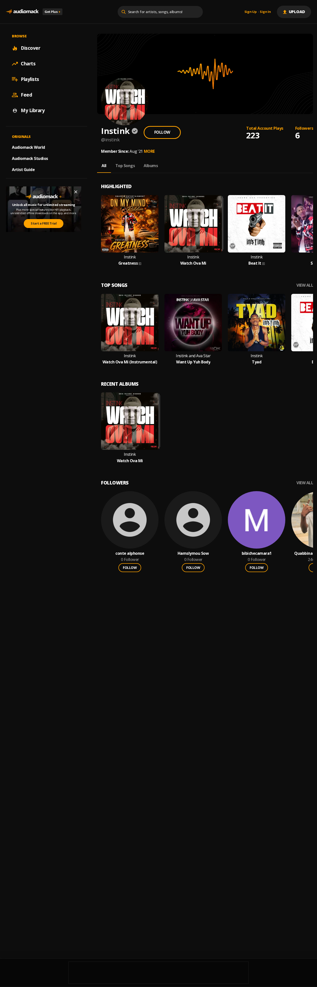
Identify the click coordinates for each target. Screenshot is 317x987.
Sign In (265, 12)
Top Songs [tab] (125, 165)
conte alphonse (129, 553)
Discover (30, 48)
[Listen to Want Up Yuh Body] (193, 322)
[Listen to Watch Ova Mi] (193, 224)
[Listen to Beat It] (256, 224)
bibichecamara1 (257, 553)
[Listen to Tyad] (256, 322)
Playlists (30, 79)
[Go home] (22, 11)
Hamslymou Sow (193, 553)
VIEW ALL (304, 285)
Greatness (128, 263)
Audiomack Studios (30, 158)
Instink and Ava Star (193, 355)
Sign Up (250, 12)
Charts (28, 63)
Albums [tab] (151, 165)
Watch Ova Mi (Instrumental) (130, 362)
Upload (297, 11)
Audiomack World (28, 147)
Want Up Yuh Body (193, 362)
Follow (162, 132)
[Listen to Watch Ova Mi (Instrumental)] (129, 322)
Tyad (256, 362)
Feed (26, 95)
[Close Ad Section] (75, 191)
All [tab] (104, 165)
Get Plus (52, 11)
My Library (33, 110)
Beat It (254, 263)
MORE (149, 151)
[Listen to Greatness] (129, 224)
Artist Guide (23, 169)
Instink (130, 257)
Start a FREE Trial (43, 223)
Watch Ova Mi (193, 263)
